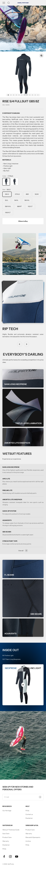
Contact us (29, 814)
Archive (28, 841)
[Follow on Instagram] (10, 856)
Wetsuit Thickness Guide (10, 830)
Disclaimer (29, 818)
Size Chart (5, 833)
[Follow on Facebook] (4, 856)
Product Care (7, 837)
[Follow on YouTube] (16, 856)
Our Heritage (6, 810)
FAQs (27, 810)
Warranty (5, 841)
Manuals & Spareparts (33, 837)
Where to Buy (23, 221)
